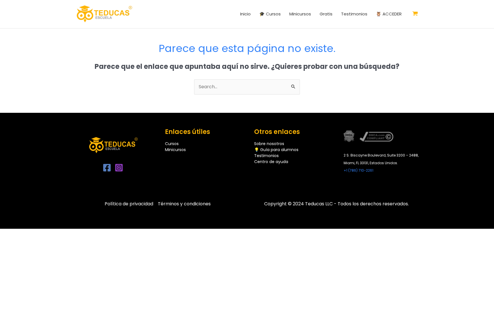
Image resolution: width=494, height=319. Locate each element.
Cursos (172, 144)
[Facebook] (107, 167)
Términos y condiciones (184, 203)
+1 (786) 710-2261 (358, 170)
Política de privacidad (129, 203)
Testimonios (266, 156)
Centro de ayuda (271, 161)
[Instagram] (119, 167)
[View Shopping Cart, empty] (415, 14)
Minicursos (175, 150)
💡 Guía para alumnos (276, 150)
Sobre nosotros (269, 144)
